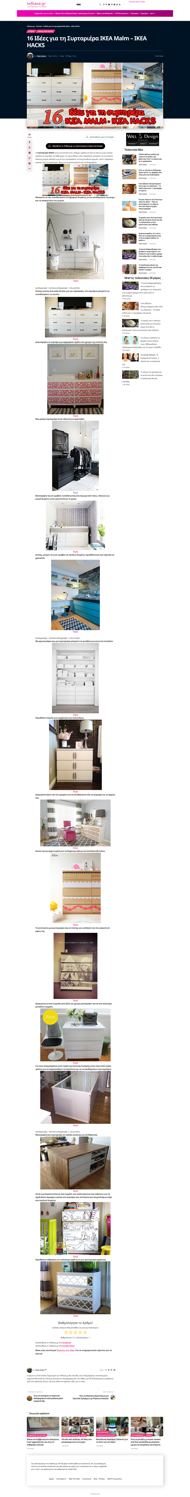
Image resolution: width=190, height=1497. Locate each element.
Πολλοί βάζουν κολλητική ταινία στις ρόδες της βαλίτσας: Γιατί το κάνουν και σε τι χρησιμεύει (150, 157)
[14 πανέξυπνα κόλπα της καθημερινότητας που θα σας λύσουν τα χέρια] (129, 269)
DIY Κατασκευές (103, 1432)
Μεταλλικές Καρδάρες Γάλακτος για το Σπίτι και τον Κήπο (112, 1440)
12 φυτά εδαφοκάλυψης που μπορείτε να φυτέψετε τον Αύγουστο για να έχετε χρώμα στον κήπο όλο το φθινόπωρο (141, 289)
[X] (106, 4)
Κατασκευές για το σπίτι (36, 1435)
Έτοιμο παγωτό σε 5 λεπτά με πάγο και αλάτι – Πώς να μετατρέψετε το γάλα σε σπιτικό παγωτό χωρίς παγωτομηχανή (150, 204)
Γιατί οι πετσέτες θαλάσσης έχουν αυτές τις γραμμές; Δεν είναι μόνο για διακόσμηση (150, 172)
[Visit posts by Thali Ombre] (29, 1370)
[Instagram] (112, 4)
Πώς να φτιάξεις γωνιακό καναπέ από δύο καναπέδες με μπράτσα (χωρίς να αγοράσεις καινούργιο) (145, 1442)
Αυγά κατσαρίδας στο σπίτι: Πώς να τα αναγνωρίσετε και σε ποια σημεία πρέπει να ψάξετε (150, 236)
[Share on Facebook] (29, 142)
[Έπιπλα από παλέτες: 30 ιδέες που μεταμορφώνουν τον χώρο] (77, 1426)
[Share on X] (29, 147)
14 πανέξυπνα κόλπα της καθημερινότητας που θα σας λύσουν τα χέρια (150, 267)
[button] (91, 4)
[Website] (106, 1370)
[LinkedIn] (114, 1370)
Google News (68, 1346)
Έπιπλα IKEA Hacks (45, 31)
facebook (66, 1342)
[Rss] (119, 4)
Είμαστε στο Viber (66, 1350)
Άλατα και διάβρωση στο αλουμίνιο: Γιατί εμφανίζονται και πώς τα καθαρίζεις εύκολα (43, 1442)
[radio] (66, 1332)
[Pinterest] (114, 4)
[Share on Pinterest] (29, 152)
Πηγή (75, 280)
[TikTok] (117, 4)
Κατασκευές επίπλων (70, 1435)
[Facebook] (104, 4)
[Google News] (109, 4)
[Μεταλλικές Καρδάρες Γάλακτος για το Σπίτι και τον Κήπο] (112, 1426)
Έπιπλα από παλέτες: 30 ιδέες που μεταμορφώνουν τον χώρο (76, 1440)
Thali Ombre (41, 56)
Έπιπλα (31, 31)
